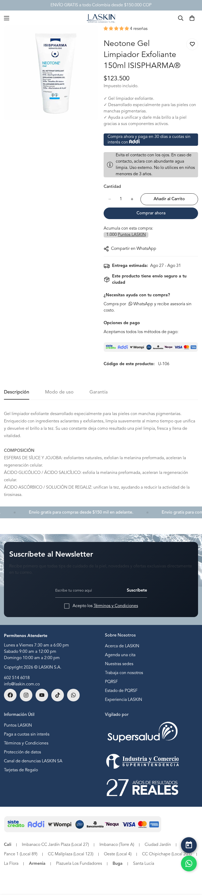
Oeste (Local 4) (118, 854)
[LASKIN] (101, 18)
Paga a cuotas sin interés (26, 734)
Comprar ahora (151, 213)
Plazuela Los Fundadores (79, 864)
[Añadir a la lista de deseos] (192, 44)
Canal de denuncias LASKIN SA (33, 761)
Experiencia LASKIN (123, 700)
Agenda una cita (120, 655)
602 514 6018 (17, 678)
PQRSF (111, 682)
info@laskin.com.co (22, 684)
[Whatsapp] (73, 695)
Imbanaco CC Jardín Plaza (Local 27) (55, 845)
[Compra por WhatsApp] (189, 863)
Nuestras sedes (119, 664)
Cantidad (112, 187)
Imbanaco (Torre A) (116, 845)
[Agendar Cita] (189, 845)
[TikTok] (57, 695)
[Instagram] (26, 695)
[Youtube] (42, 695)
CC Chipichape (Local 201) (166, 854)
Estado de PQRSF (121, 691)
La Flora (11, 864)
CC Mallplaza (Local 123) (70, 854)
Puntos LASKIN (18, 725)
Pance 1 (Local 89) (20, 854)
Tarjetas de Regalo (21, 770)
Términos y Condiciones (116, 606)
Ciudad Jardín (158, 845)
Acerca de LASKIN (122, 646)
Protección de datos (22, 752)
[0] (192, 18)
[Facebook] (10, 695)
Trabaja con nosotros (124, 673)
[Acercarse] (90, 37)
